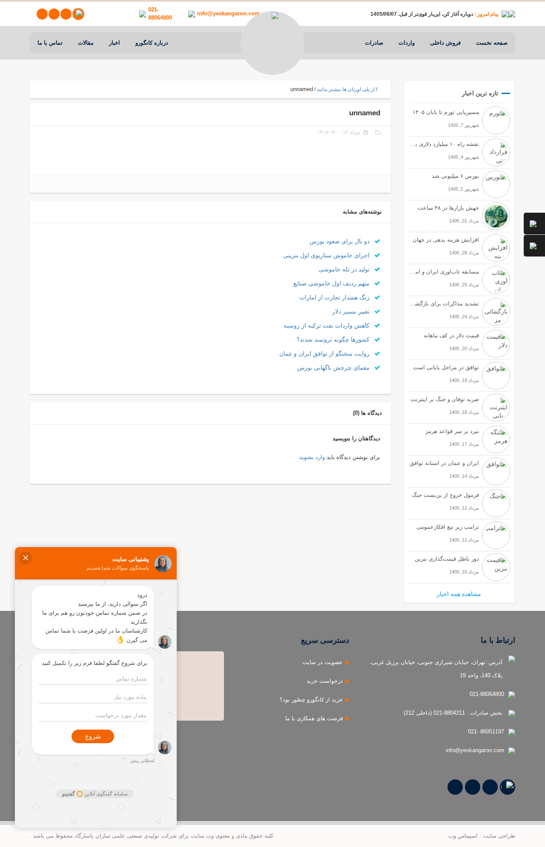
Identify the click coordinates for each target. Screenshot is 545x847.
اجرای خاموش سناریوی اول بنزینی (327, 255)
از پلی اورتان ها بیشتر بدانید (346, 89)
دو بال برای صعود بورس (340, 241)
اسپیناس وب (463, 836)
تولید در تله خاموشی (344, 269)
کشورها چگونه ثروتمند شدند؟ (334, 339)
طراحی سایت (499, 836)
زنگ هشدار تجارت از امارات (335, 297)
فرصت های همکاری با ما (314, 718)
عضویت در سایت (322, 662)
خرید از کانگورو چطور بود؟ (311, 699)
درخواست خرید (325, 681)
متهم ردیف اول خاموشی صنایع (332, 283)
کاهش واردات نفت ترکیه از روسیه (327, 325)
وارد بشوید (312, 457)
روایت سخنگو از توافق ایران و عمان (325, 353)
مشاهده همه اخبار (459, 593)
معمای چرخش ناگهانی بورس (334, 367)
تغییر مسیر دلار (351, 311)
